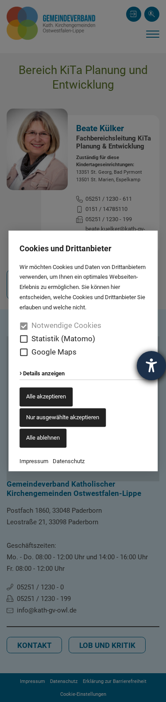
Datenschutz (69, 461)
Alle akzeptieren (46, 396)
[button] (23, 339)
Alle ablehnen (43, 438)
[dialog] (83, 351)
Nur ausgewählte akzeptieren (62, 417)
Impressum (33, 461)
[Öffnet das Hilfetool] (151, 365)
